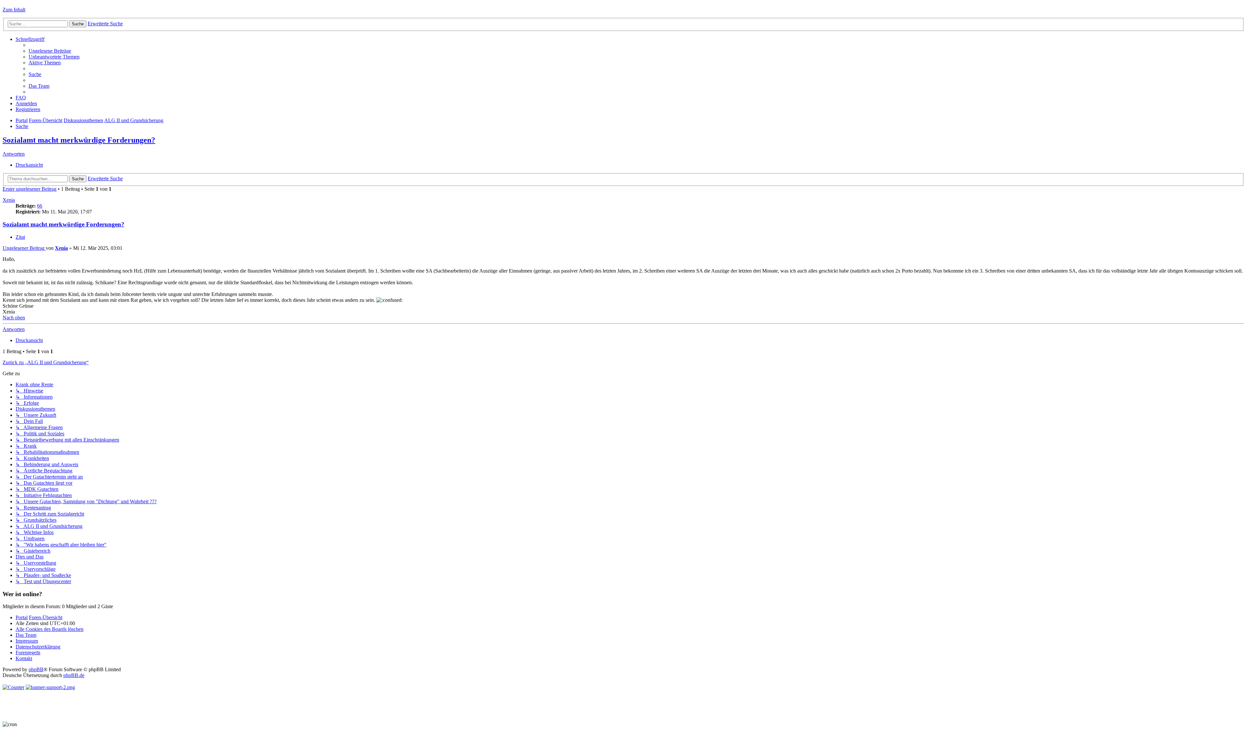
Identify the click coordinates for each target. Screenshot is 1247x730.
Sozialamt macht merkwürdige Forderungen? (79, 140)
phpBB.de (73, 675)
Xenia (9, 200)
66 (39, 206)
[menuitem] (50, 51)
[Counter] (13, 687)
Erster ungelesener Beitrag (30, 189)
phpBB (36, 669)
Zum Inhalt (14, 9)
